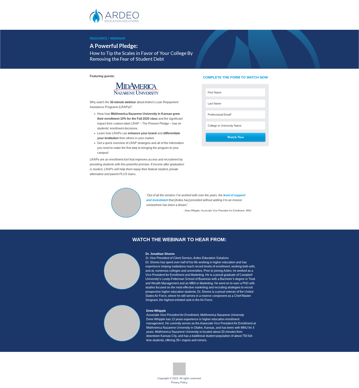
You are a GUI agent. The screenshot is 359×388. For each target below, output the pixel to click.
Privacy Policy (179, 382)
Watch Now (235, 137)
